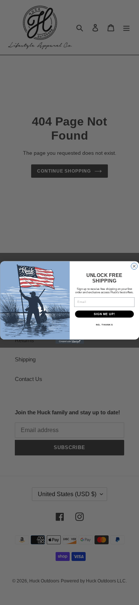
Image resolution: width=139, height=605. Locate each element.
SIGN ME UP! (104, 313)
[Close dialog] (134, 266)
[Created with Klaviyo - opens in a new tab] (69, 342)
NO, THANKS (104, 325)
